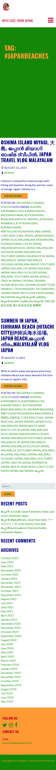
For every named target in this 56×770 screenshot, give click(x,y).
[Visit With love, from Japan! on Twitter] (4, 725)
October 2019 (9, 681)
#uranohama (11, 227)
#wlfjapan (43, 231)
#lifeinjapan (33, 215)
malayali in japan (24, 268)
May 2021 (7, 611)
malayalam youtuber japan (31, 438)
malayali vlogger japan (28, 272)
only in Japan (11, 280)
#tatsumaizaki (27, 223)
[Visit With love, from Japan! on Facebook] (16, 725)
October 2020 (9, 631)
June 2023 (7, 562)
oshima (27, 280)
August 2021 (9, 599)
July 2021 (7, 603)
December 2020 (11, 623)
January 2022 (9, 578)
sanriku (7, 288)
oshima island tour (40, 284)
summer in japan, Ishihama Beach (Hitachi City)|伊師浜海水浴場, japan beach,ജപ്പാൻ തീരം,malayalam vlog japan (27, 335)
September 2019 (11, 685)
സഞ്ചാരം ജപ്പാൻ (31, 301)
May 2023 (7, 566)
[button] (51, 20)
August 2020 (9, 640)
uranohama (10, 293)
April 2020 (7, 656)
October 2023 (9, 558)
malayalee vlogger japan (30, 446)
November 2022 (11, 570)
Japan (28, 235)
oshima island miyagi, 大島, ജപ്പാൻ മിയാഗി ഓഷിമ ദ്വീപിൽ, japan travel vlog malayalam (28, 151)
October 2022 (9, 574)
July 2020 (7, 644)
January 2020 (9, 668)
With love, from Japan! (17, 20)
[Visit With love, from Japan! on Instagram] (11, 725)
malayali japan (25, 454)
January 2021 (9, 619)
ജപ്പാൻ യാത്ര (10, 301)
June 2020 (7, 648)
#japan (35, 206)
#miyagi (33, 219)
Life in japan (32, 243)
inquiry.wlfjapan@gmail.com (17, 742)
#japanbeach (11, 401)
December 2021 (11, 582)
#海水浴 (15, 417)
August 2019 (9, 689)
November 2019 (11, 676)
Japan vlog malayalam (18, 239)
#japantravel (35, 211)
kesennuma (45, 239)
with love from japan (37, 293)
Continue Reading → (14, 196)
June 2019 (7, 697)
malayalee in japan (40, 256)
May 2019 (7, 701)
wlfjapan (8, 297)
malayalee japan (13, 260)
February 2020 (10, 664)
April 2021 (7, 615)
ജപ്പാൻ (20, 297)
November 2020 (11, 627)
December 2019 (11, 672)
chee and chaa (12, 235)
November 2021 (11, 586)
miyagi (44, 276)
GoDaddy (28, 764)
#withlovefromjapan (17, 231)
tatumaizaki (44, 288)
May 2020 (7, 652)
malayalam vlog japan (18, 247)
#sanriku (8, 223)
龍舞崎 (37, 305)
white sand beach (24, 466)
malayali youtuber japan (19, 276)
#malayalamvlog (14, 219)
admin (9, 172)
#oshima (46, 219)
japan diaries (44, 235)
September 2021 (11, 595)
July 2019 (7, 693)
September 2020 (11, 636)
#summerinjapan (40, 409)
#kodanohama (12, 215)
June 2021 (7, 607)
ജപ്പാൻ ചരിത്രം (36, 297)
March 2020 (8, 660)
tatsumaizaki (24, 288)
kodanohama (11, 243)
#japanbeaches (12, 211)
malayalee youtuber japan (21, 450)
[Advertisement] (28, 110)
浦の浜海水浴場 (22, 305)
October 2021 (9, 590)
